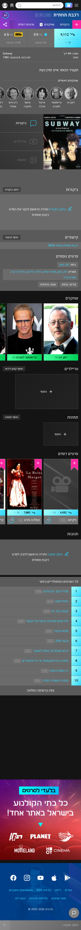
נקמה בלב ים (60, 611)
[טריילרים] (21, 135)
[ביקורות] (21, 116)
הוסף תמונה (11, 417)
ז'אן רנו (63, 357)
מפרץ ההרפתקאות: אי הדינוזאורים (45, 660)
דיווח (58, 890)
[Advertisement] (40, 176)
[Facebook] (13, 877)
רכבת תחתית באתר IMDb (63, 245)
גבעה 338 (61, 641)
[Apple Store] (54, 877)
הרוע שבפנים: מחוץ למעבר (50, 650)
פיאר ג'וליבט (33, 272)
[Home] (68, 5)
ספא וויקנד (61, 631)
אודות (68, 890)
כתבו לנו (20, 898)
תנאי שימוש (58, 898)
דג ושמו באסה (59, 670)
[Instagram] (26, 877)
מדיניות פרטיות (38, 898)
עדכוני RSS (44, 890)
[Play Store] (67, 877)
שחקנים (47, 24)
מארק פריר (69, 277)
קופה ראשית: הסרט (55, 680)
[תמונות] (21, 153)
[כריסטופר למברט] (56, 88)
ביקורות (65, 24)
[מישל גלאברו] (27, 88)
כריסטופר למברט (26, 357)
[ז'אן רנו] (71, 88)
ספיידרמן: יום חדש (56, 591)
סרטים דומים (26, 24)
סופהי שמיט (49, 272)
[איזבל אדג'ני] (42, 88)
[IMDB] (18, 35)
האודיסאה (61, 601)
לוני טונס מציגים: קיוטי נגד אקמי (47, 621)
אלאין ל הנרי (18, 272)
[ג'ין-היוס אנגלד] (13, 88)
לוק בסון (62, 272)
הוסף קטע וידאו (14, 369)
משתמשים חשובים (21, 890)
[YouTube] (40, 877)
